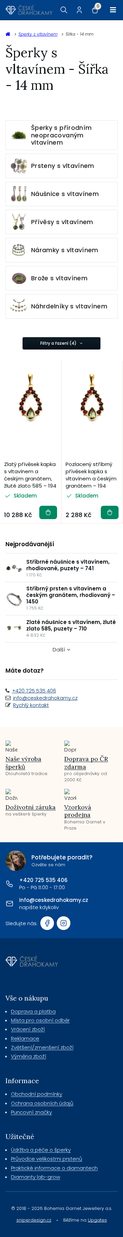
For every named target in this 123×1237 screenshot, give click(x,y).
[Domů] (29, 9)
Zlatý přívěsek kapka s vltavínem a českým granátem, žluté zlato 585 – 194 (30, 475)
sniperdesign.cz (33, 1220)
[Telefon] (9, 884)
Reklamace (25, 1038)
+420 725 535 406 (34, 690)
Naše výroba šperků (23, 763)
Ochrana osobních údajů (42, 1103)
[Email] (9, 903)
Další (59, 649)
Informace (22, 1080)
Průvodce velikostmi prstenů (46, 1158)
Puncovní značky (31, 1112)
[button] (48, 512)
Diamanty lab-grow (35, 1176)
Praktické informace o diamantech (54, 1168)
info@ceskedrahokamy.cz (45, 697)
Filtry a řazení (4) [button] (58, 343)
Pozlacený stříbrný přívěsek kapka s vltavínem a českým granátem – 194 (91, 475)
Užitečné (19, 1136)
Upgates (97, 1220)
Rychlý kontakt (31, 705)
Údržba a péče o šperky (41, 1149)
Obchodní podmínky (36, 1094)
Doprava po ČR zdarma (86, 763)
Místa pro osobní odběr (40, 1020)
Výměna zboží (28, 1056)
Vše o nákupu (26, 998)
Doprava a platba (33, 1011)
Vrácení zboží (28, 1029)
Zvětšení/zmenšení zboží (42, 1047)
